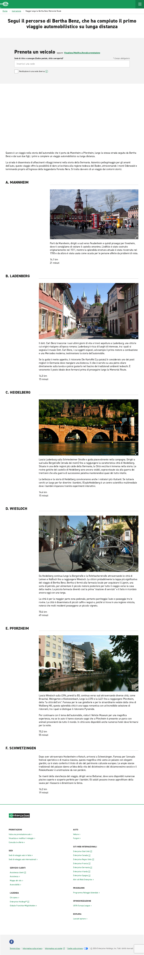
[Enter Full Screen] (136, 237)
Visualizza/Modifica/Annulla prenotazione (82, 52)
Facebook (11, 941)
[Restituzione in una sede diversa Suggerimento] (46, 71)
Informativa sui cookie (53, 948)
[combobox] (72, 63)
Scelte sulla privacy (75, 948)
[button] (140, 4)
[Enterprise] (4, 4)
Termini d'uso (15, 948)
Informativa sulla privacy (32, 948)
